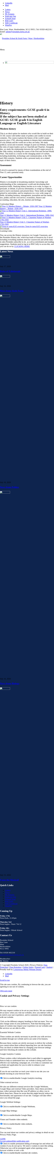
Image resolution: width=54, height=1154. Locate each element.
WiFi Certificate (11, 23)
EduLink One (10, 16)
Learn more (7, 991)
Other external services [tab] (9, 1082)
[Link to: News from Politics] (5, 296)
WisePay (8, 25)
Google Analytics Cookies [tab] (10, 1054)
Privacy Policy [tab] (6, 1128)
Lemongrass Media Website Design (27, 969)
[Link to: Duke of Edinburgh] (5, 257)
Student (49, 967)
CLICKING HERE (22, 246)
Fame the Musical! (9, 880)
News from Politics (9, 487)
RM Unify (9, 21)
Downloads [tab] (4, 229)
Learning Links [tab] (6, 231)
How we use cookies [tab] (8, 1006)
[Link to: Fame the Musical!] (5, 689)
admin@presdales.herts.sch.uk (18, 32)
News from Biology (10, 683)
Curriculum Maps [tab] (7, 204)
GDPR (3, 1139)
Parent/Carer (40, 967)
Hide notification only (20, 1141)
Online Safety (28, 967)
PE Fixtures (9, 14)
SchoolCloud (10, 18)
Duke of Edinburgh (10, 271)
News (7, 12)
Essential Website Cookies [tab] (10, 1032)
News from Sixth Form (11, 290)
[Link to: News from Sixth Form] (5, 277)
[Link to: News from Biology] (5, 493)
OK (1, 991)
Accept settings (6, 1141)
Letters (7, 9)
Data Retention (15, 967)
